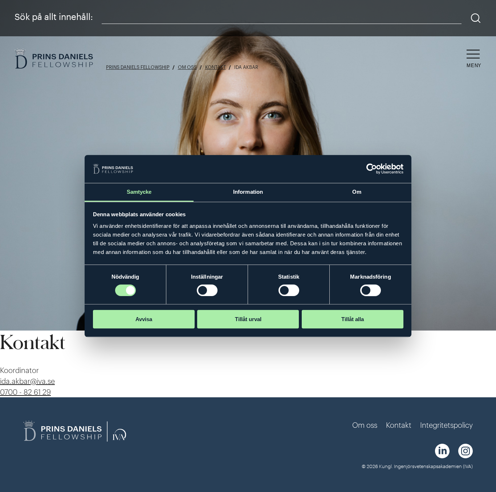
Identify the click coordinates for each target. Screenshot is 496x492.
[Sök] (475, 18)
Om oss (187, 67)
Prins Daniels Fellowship (138, 67)
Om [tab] (356, 192)
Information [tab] (248, 192)
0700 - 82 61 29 (25, 392)
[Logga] (54, 59)
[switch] (207, 290)
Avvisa (143, 319)
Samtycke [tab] (139, 192)
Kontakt (215, 67)
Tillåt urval (248, 319)
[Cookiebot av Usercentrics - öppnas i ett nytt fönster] (371, 169)
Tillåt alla (352, 319)
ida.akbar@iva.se (27, 381)
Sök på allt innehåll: (54, 16)
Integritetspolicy (446, 425)
